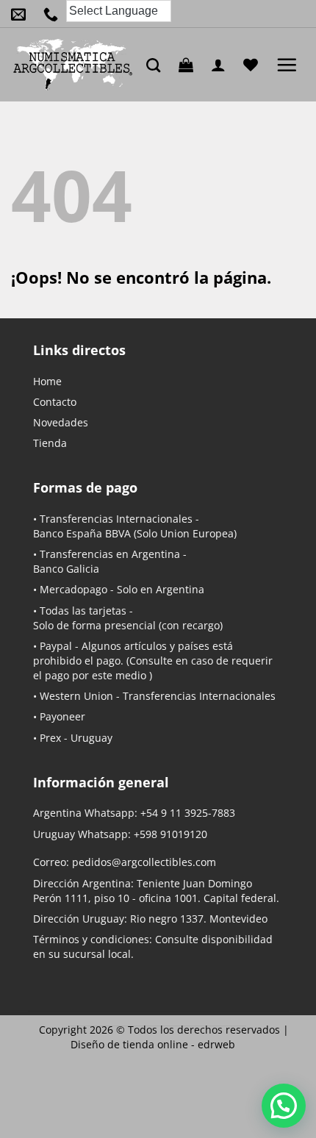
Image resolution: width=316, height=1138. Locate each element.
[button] (190, 65)
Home (47, 381)
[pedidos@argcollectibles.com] (22, 13)
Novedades (60, 422)
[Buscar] (157, 65)
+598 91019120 (170, 834)
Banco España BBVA (82, 533)
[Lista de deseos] (254, 65)
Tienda (50, 443)
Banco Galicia (66, 569)
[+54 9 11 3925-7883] (54, 13)
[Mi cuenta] (222, 65)
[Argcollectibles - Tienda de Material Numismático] (73, 64)
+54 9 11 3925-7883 (187, 813)
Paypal (56, 646)
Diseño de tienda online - (153, 1044)
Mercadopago (73, 589)
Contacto (54, 402)
